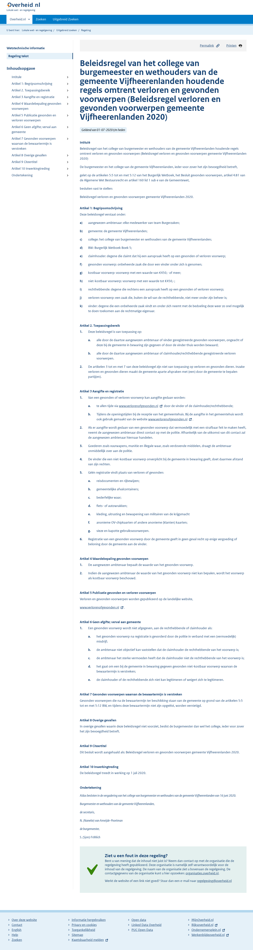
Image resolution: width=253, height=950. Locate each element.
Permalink (207, 45)
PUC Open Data (142, 930)
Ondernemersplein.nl (206, 930)
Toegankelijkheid (83, 930)
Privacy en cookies (84, 925)
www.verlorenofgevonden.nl (138, 406)
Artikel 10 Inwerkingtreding (31, 169)
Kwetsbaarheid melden (88, 940)
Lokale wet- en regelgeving (37, 30)
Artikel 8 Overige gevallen (29, 155)
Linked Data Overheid (147, 925)
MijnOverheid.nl (203, 920)
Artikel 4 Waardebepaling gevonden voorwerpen (36, 106)
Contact (17, 925)
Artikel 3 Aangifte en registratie (33, 97)
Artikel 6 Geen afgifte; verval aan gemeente (34, 129)
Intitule (16, 77)
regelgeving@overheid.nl (214, 881)
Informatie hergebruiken (89, 920)
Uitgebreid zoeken (66, 30)
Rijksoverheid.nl (202, 925)
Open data (139, 920)
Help (15, 935)
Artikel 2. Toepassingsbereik (31, 90)
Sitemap (77, 935)
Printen (231, 45)
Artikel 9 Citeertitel (24, 162)
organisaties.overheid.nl (202, 873)
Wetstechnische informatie (26, 48)
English (16, 930)
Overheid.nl (18, 20)
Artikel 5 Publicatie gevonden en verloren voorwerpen (34, 117)
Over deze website (24, 920)
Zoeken (41, 19)
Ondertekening (22, 175)
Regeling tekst (18, 56)
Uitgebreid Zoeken (66, 19)
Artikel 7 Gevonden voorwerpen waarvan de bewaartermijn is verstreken (34, 144)
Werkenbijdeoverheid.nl (208, 935)
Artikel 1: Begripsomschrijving (32, 84)
